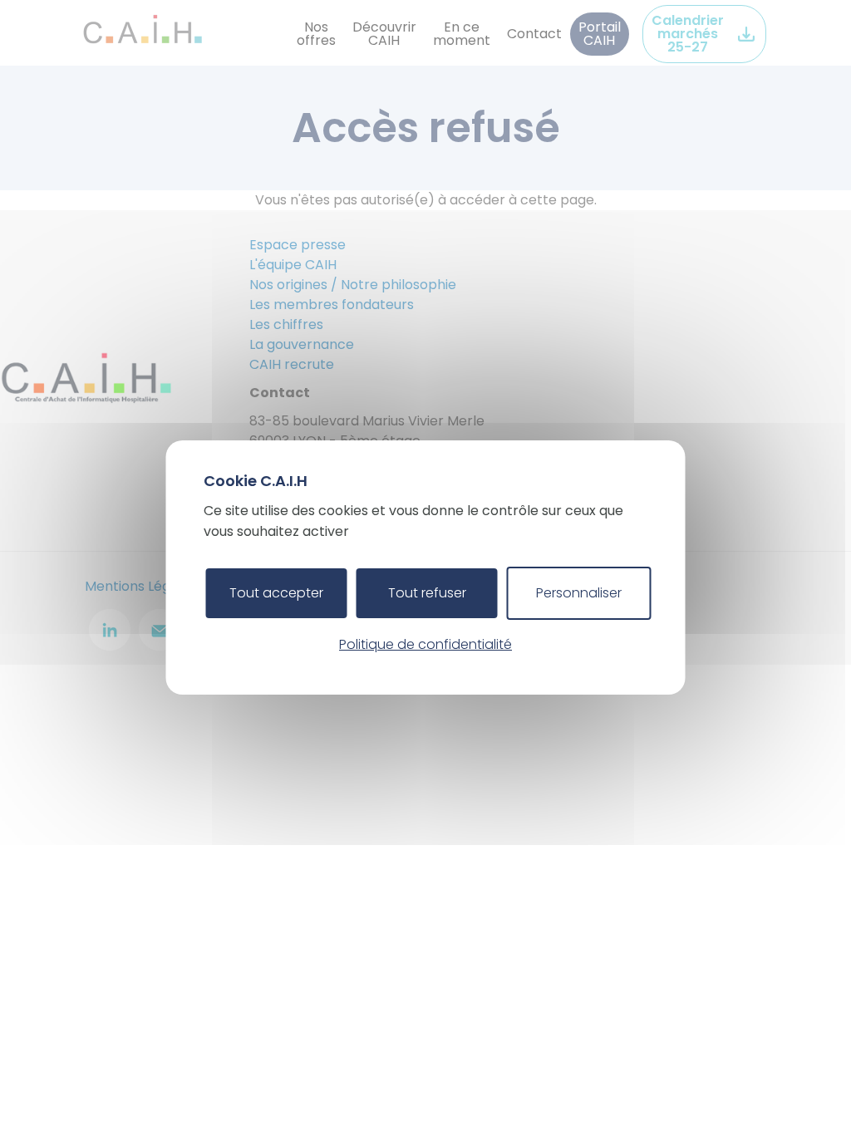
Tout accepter (276, 592)
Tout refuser (427, 592)
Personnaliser (579, 592)
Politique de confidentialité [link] (425, 644)
